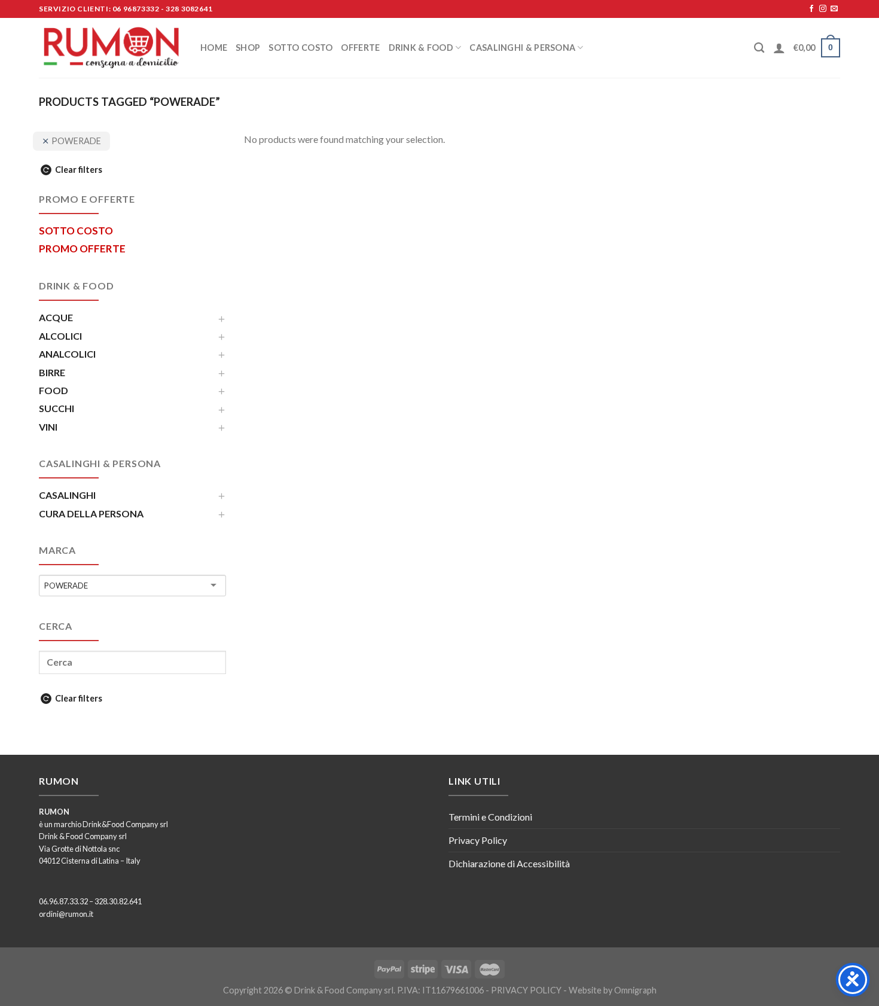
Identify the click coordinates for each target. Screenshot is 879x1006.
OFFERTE (360, 47)
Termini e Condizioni (490, 816)
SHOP (248, 47)
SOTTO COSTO (300, 47)
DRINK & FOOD (421, 47)
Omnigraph (635, 990)
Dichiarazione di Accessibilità (509, 863)
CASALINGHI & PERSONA (522, 47)
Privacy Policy (477, 840)
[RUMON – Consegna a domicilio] (110, 48)
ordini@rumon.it (66, 914)
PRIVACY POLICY (526, 990)
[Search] (759, 48)
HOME (213, 47)
